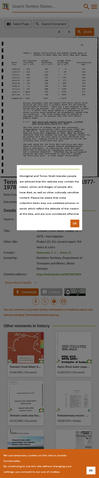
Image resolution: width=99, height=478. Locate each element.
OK (75, 223)
